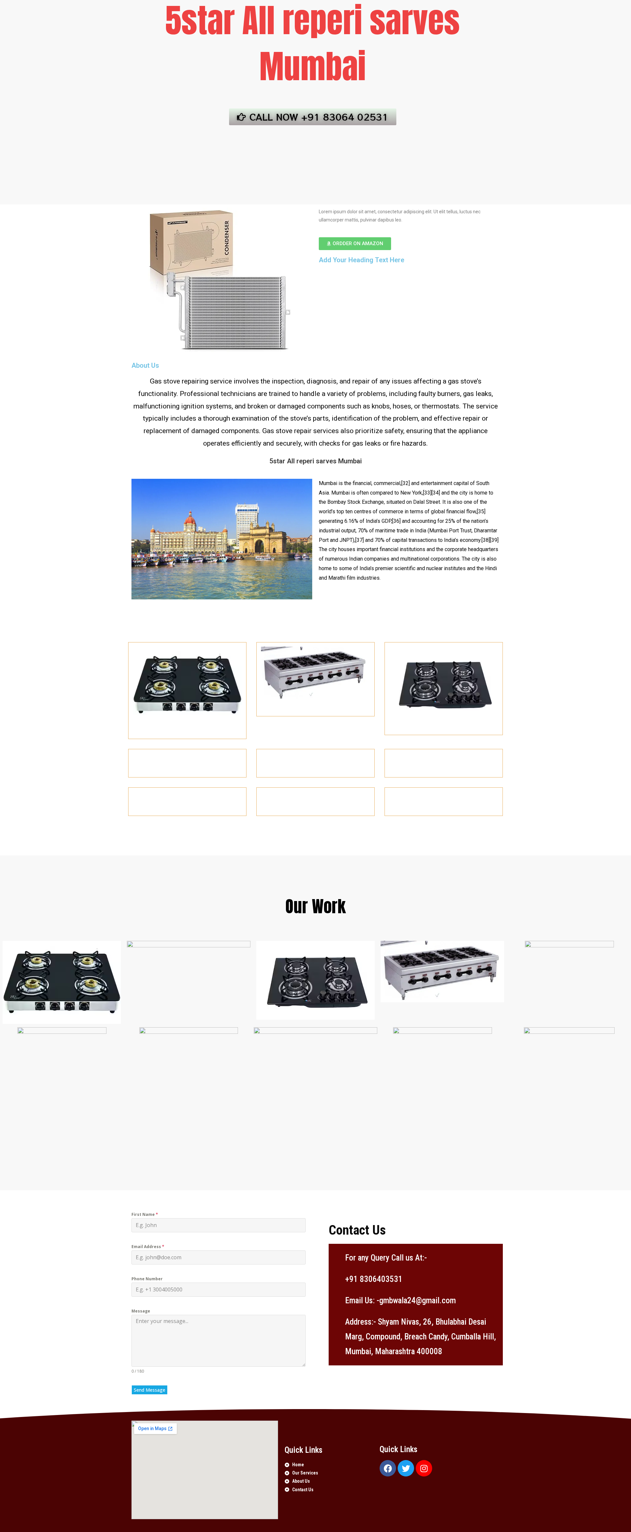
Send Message (149, 1390)
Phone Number (147, 1279)
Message (140, 1311)
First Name (144, 1214)
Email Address (147, 1246)
